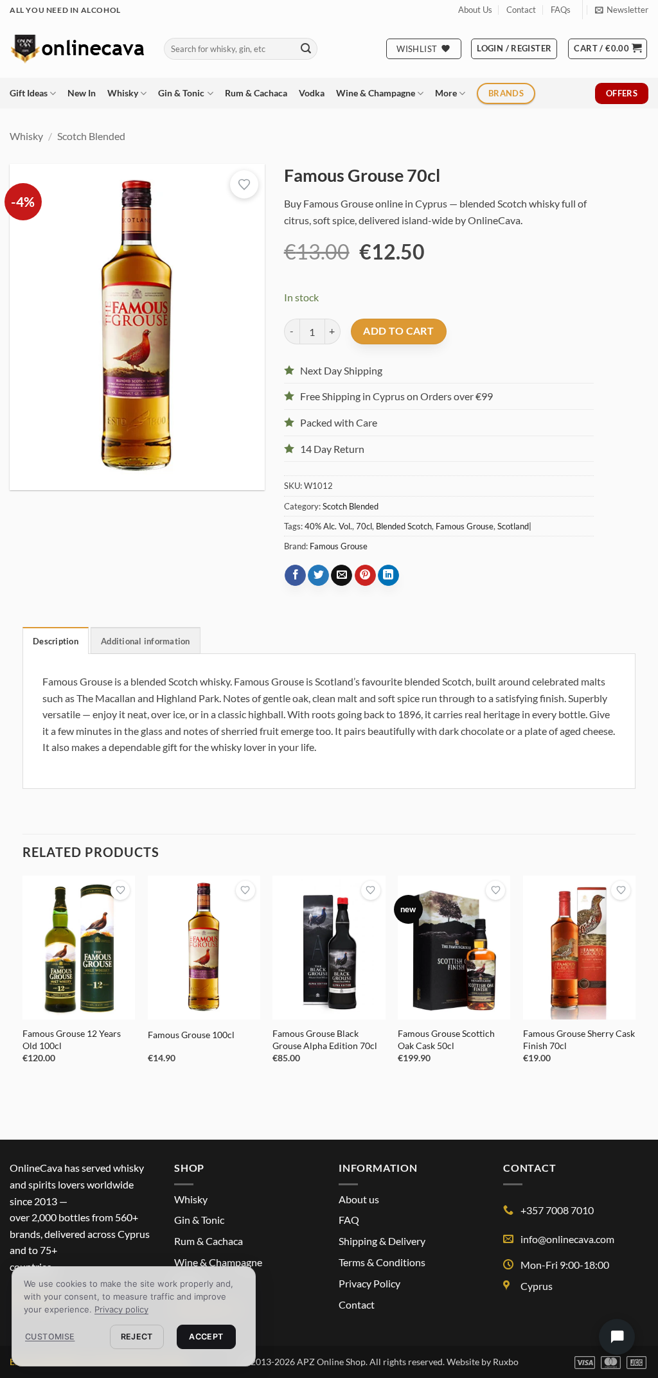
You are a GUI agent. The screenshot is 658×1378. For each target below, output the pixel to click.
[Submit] (306, 49)
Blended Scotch (404, 526)
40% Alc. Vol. (328, 526)
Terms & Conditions (382, 1262)
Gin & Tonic (181, 92)
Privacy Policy (369, 1283)
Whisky (122, 92)
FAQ (349, 1220)
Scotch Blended (91, 136)
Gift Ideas (29, 92)
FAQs (561, 9)
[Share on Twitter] (318, 576)
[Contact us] (617, 1337)
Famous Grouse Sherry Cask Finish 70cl (579, 1039)
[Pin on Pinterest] (365, 576)
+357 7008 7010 (557, 1210)
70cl (364, 526)
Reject (137, 1336)
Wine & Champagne (375, 92)
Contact (521, 9)
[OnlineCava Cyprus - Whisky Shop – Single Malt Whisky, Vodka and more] (77, 48)
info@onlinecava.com (567, 1239)
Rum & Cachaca (256, 92)
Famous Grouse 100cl (191, 1034)
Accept (206, 1336)
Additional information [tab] (145, 641)
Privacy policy (121, 1309)
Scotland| (514, 526)
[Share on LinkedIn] (388, 576)
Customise (50, 1336)
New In (81, 92)
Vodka (312, 92)
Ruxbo (506, 1361)
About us (359, 1199)
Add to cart (398, 331)
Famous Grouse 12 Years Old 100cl (71, 1039)
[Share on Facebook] (295, 576)
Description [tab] (55, 641)
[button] (621, 9)
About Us (475, 9)
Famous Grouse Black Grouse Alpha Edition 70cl (324, 1039)
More (446, 92)
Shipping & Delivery (382, 1241)
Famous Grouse (465, 526)
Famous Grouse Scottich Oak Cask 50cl (446, 1039)
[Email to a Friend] (341, 576)
